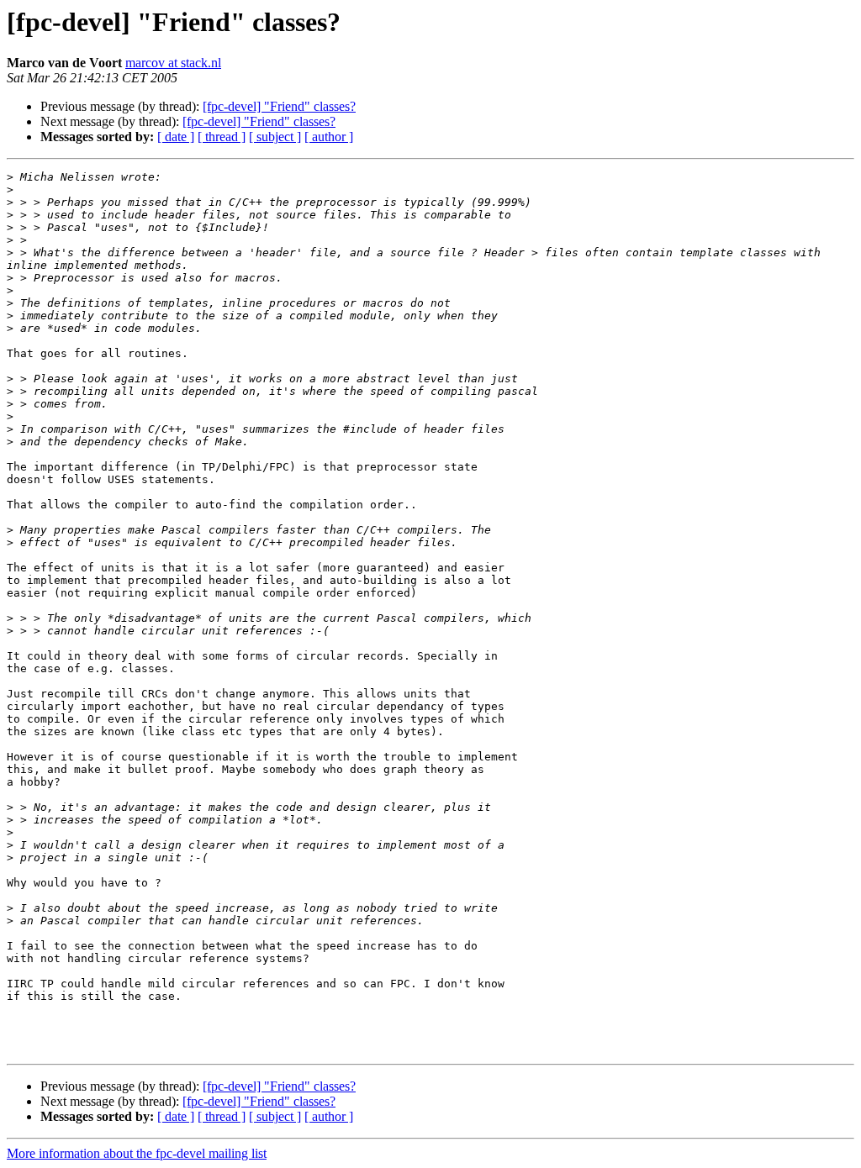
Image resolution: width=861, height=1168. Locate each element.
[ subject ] (275, 136)
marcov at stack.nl (173, 62)
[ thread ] (222, 136)
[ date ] (175, 136)
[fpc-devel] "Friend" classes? (279, 106)
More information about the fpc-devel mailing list (137, 1153)
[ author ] (328, 136)
